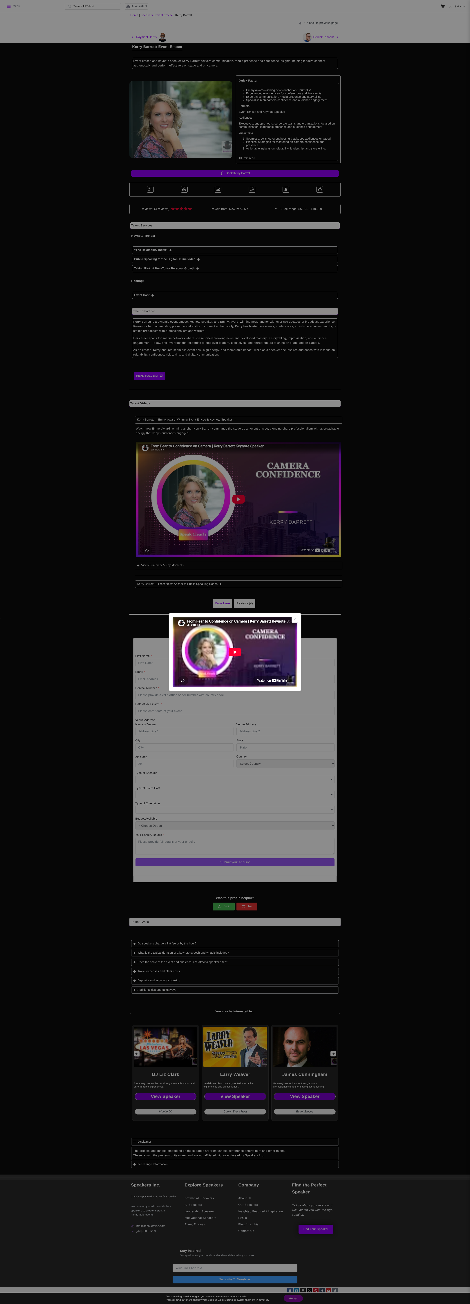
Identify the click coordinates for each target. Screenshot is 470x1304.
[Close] (295, 619)
